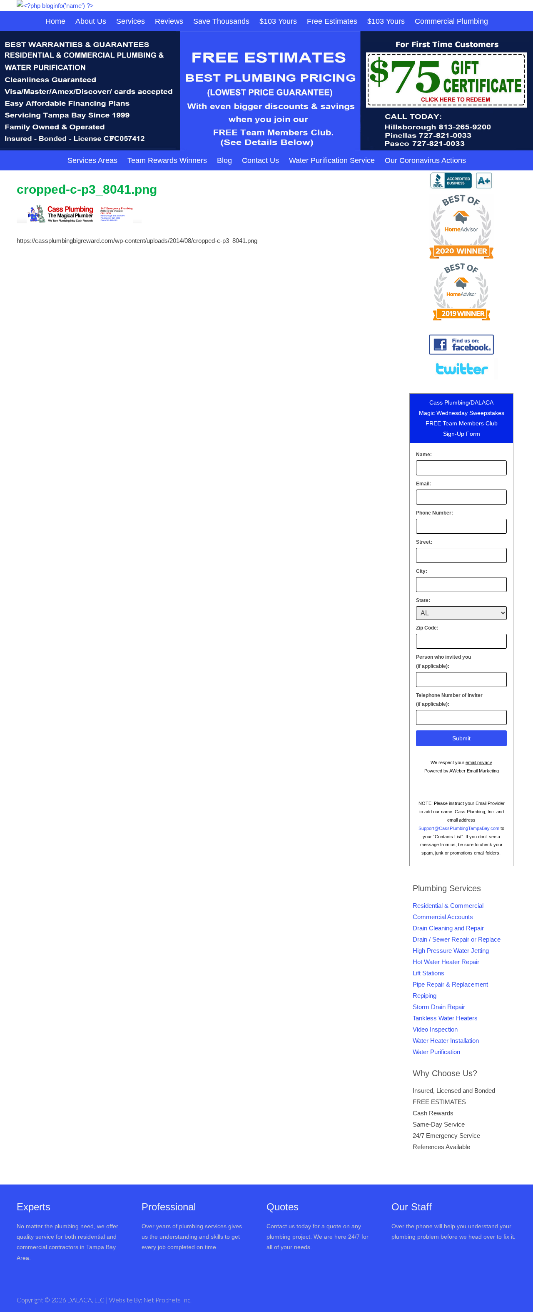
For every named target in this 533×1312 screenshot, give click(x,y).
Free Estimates (332, 21)
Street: (424, 542)
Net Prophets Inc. (168, 1300)
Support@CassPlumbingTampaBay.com (458, 828)
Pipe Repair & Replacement (450, 984)
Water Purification (436, 1051)
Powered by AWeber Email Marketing (461, 770)
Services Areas (92, 160)
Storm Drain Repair (439, 1006)
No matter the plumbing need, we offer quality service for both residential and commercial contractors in (67, 1236)
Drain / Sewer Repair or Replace (457, 939)
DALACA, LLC (86, 1300)
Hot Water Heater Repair (446, 961)
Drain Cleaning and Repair (448, 928)
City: (421, 571)
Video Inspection (435, 1029)
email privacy (479, 762)
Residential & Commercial (448, 905)
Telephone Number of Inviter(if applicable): (449, 699)
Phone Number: (434, 513)
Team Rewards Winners (167, 160)
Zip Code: (427, 628)
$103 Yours (278, 21)
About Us (90, 21)
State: (423, 600)
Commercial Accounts (443, 916)
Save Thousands (221, 21)
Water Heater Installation (446, 1040)
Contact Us (260, 160)
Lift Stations (428, 973)
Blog (224, 160)
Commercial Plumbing (451, 21)
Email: (423, 484)
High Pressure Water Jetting (451, 950)
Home (55, 21)
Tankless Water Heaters (445, 1018)
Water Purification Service (332, 160)
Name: (424, 454)
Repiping (424, 995)
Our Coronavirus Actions (425, 160)
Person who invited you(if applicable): (443, 661)
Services (130, 21)
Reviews (169, 21)
